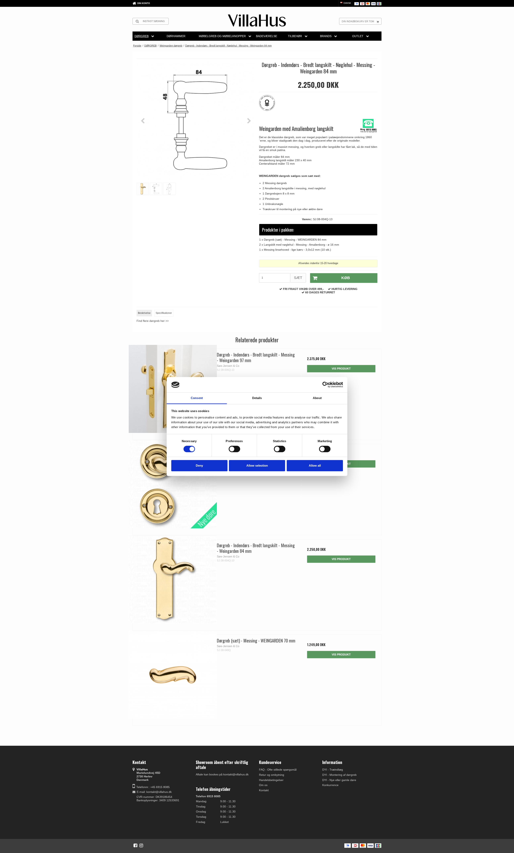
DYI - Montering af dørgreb (339, 774)
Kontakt (264, 790)
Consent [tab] (197, 398)
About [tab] (317, 398)
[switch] (234, 449)
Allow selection (257, 465)
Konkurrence (330, 785)
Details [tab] (257, 398)
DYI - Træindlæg (332, 769)
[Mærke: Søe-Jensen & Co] (269, 105)
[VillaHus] (257, 20)
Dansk (347, 3)
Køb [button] (345, 278)
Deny (199, 465)
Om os (263, 785)
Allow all (315, 465)
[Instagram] (141, 845)
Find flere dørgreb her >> (153, 320)
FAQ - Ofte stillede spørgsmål (278, 769)
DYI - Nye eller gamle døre (339, 780)
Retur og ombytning (271, 774)
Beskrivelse (144, 313)
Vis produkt (341, 368)
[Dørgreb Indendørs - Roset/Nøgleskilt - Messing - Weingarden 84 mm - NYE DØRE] (173, 484)
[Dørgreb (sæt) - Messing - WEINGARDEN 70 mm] (173, 675)
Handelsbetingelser (271, 780)
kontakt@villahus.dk (159, 791)
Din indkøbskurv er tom (358, 21)
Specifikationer (164, 313)
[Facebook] (135, 845)
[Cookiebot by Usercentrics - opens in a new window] (325, 385)
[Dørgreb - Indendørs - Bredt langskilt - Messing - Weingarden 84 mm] (173, 580)
